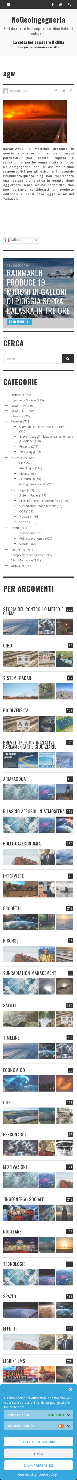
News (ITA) (18, 406)
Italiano (16, 240)
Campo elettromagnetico (28, 555)
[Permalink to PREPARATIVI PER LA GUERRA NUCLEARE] (20, 1245)
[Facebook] (53, 4)
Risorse (24, 473)
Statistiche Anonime (39, 1441)
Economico (27, 479)
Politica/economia (31, 538)
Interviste (17, 416)
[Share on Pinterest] (71, 90)
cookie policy (48, 1474)
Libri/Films (18, 550)
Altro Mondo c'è (22, 560)
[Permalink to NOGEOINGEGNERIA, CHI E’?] (20, 889)
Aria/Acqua (26, 468)
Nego (38, 1453)
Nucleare (25, 516)
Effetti (15, 528)
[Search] (8, 4)
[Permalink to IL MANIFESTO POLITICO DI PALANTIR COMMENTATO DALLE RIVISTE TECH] (64, 1213)
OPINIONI (18, 395)
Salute (23, 544)
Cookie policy (27, 1474)
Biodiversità (27, 533)
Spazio (23, 522)
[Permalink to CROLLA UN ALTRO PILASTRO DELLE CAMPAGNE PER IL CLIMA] (64, 1116)
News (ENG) (19, 411)
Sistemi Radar (28, 495)
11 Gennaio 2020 (19, 91)
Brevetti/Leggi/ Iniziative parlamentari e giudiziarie (29, 744)
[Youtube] (61, 4)
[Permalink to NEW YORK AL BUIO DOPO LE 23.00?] (46, 1083)
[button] (70, 1389)
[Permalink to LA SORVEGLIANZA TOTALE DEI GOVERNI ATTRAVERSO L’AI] (46, 1213)
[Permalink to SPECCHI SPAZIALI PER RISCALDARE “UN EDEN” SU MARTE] (46, 1310)
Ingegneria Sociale (23, 400)
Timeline (16, 421)
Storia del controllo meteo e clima (42, 427)
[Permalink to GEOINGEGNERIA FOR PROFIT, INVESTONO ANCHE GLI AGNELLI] (64, 1083)
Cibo (22, 463)
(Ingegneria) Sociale (32, 484)
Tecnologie (18, 490)
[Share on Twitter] (63, 90)
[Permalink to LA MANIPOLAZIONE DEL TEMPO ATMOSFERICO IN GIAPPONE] (64, 627)
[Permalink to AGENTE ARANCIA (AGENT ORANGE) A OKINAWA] (20, 1019)
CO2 (22, 511)
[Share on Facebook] (56, 90)
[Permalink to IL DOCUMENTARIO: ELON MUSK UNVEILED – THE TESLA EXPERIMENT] (64, 1374)
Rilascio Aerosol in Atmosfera (39, 501)
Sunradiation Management (37, 506)
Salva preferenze (39, 1465)
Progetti (24, 446)
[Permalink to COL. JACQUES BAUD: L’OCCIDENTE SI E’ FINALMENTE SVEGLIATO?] (46, 889)
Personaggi (27, 451)
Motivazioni (19, 458)
